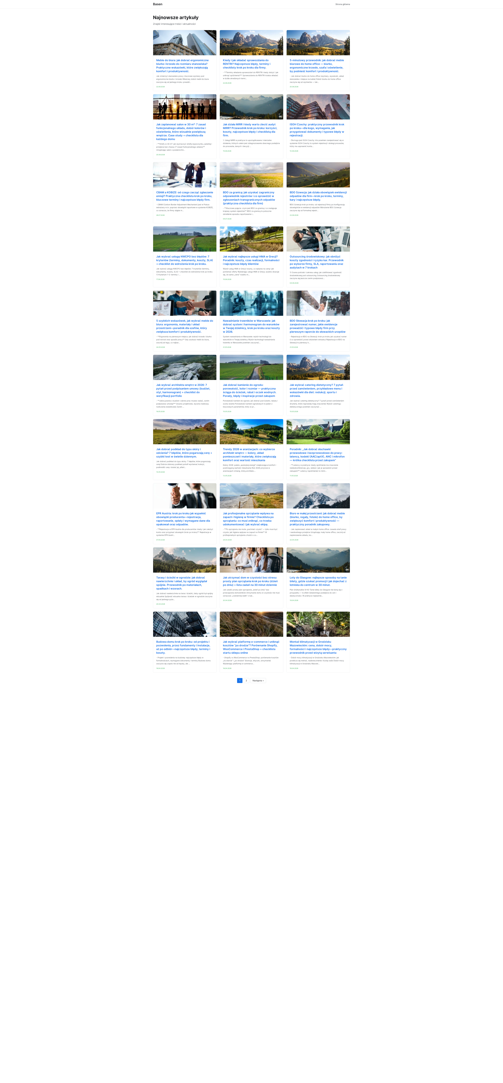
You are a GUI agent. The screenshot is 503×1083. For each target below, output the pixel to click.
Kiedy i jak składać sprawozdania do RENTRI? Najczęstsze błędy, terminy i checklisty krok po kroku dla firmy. (246, 64)
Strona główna (342, 4)
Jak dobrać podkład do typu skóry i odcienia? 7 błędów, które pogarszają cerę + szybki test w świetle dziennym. (184, 453)
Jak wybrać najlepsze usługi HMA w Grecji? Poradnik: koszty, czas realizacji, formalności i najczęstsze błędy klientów (251, 260)
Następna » (258, 680)
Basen (157, 4)
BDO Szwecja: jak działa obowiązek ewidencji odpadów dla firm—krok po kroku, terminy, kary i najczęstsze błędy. (318, 196)
